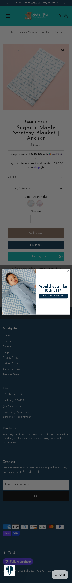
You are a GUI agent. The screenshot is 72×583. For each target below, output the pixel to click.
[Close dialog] (68, 270)
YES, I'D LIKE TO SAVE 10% (53, 296)
